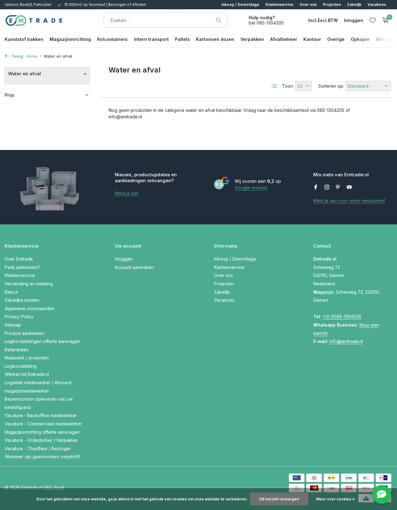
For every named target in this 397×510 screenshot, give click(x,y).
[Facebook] (315, 187)
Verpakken (252, 39)
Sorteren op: (331, 86)
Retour (11, 292)
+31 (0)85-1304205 (342, 316)
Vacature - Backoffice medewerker (41, 415)
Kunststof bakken (24, 39)
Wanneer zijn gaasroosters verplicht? (43, 456)
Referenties (17, 349)
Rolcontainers (112, 39)
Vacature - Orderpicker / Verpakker (41, 440)
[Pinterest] (338, 187)
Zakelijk (354, 4)
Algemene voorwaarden (29, 308)
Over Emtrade (19, 259)
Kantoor (312, 39)
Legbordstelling (21, 366)
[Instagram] (326, 187)
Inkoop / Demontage (240, 4)
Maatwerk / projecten (27, 357)
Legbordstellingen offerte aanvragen (42, 341)
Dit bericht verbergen (279, 499)
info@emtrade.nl (346, 341)
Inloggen (124, 259)
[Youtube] (349, 187)
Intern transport (151, 39)
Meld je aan (127, 193)
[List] (274, 86)
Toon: (288, 86)
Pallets (182, 39)
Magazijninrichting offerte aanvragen (42, 432)
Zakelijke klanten (22, 300)
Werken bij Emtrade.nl (27, 374)
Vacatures (377, 4)
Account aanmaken (134, 267)
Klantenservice (279, 4)
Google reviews (251, 187)
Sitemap (13, 325)
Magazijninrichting (70, 39)
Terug (16, 56)
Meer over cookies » (335, 499)
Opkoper (360, 39)
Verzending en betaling (29, 283)
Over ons (308, 4)
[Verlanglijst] (372, 20)
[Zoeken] (218, 20)
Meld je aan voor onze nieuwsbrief (349, 200)
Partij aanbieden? (22, 267)
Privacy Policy (19, 316)
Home (32, 56)
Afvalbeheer (283, 39)
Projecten (332, 4)
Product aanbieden (24, 333)
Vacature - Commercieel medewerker (43, 423)
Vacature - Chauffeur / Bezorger (38, 448)
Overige (336, 39)
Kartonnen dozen (215, 39)
